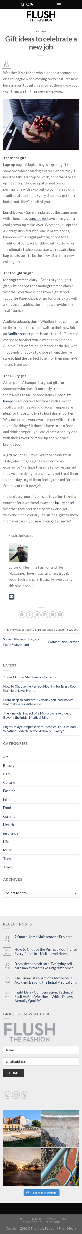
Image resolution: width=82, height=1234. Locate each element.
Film (6, 799)
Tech (7, 858)
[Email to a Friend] (44, 614)
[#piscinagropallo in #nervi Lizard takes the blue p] (60, 1167)
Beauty (9, 765)
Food (7, 807)
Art (6, 757)
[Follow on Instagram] (27, 4)
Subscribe (53, 1222)
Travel (8, 867)
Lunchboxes (38, 218)
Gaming (9, 816)
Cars (7, 774)
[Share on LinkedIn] (60, 614)
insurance (10, 833)
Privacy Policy (55, 1219)
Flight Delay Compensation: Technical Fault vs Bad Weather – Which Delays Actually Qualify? (39, 729)
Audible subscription (24, 333)
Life (6, 841)
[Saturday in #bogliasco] (60, 1128)
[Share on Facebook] (29, 614)
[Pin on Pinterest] (52, 614)
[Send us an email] (16, 1095)
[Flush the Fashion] (41, 16)
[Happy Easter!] (22, 1167)
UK (76, 629)
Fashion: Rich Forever (63, 642)
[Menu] (58, 4)
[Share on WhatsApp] (22, 614)
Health (8, 825)
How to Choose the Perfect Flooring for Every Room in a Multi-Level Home (46, 951)
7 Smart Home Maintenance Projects (29, 677)
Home (19, 1219)
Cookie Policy (32, 1222)
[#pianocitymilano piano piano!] (22, 1128)
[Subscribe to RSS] (31, 4)
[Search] (22, 4)
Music (7, 850)
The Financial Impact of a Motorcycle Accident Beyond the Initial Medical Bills (37, 715)
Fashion (9, 791)
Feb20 (69, 629)
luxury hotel (64, 503)
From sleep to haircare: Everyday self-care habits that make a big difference (38, 702)
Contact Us (33, 1219)
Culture (41, 31)
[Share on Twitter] (37, 614)
